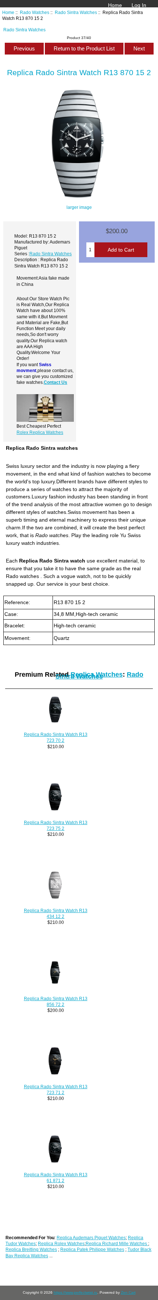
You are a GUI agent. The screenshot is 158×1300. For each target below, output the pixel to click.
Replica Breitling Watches (31, 1249)
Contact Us (55, 382)
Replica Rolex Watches (61, 1243)
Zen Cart (128, 1292)
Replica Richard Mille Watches (117, 1243)
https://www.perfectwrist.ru (75, 1292)
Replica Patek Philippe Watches (92, 1249)
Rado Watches (34, 12)
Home (115, 5)
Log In (139, 5)
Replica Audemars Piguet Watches (91, 1237)
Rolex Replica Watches (40, 432)
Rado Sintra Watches (76, 12)
